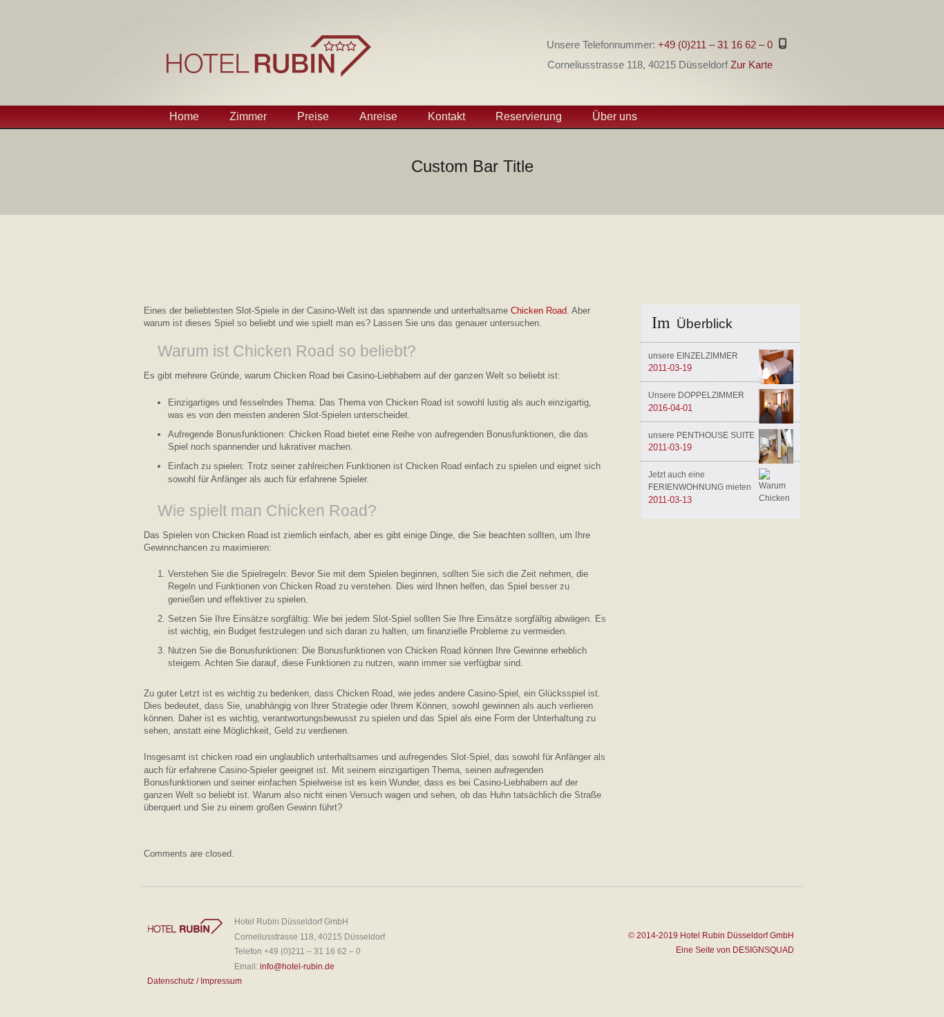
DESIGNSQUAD (762, 950)
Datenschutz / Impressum (194, 981)
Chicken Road (539, 310)
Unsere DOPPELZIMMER (696, 395)
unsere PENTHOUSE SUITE (701, 435)
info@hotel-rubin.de (297, 966)
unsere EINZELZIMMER (693, 356)
